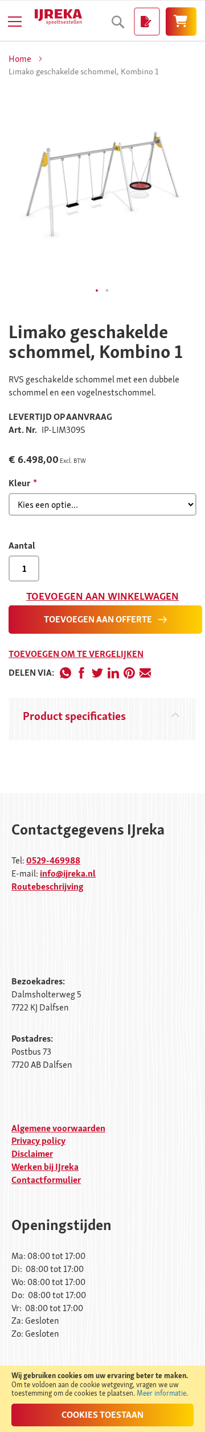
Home (20, 59)
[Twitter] (97, 673)
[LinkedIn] (113, 673)
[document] (102, 1398)
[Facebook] (81, 673)
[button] (97, 291)
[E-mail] (145, 673)
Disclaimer (32, 1154)
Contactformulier (46, 1180)
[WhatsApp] (65, 673)
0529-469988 (53, 860)
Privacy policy (38, 1141)
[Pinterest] (129, 673)
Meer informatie (161, 1393)
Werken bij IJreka (45, 1167)
